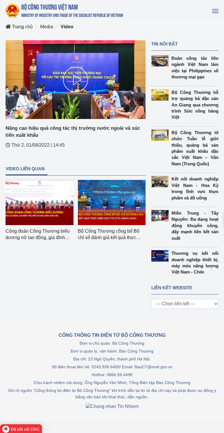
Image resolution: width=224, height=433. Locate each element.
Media (46, 26)
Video (67, 26)
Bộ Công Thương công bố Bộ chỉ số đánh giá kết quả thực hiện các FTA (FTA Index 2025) (110, 237)
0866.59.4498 (119, 374)
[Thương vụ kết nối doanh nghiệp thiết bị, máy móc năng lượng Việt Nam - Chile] (161, 256)
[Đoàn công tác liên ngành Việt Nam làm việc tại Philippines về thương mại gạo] (161, 60)
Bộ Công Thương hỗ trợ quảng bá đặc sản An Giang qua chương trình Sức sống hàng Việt (195, 105)
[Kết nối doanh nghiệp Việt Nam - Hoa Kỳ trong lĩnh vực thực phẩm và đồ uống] (161, 181)
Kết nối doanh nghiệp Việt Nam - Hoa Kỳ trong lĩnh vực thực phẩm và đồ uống (195, 188)
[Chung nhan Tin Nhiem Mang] (112, 406)
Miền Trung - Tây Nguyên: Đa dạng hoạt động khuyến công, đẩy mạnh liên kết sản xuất (195, 226)
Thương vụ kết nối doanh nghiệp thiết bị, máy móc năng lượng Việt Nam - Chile (195, 262)
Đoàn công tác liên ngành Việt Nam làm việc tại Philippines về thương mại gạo (195, 67)
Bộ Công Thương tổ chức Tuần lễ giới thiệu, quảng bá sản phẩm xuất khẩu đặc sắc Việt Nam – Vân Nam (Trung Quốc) (195, 148)
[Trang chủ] (65, 10)
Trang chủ (22, 26)
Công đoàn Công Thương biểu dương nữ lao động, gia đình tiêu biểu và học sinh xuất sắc (38, 237)
